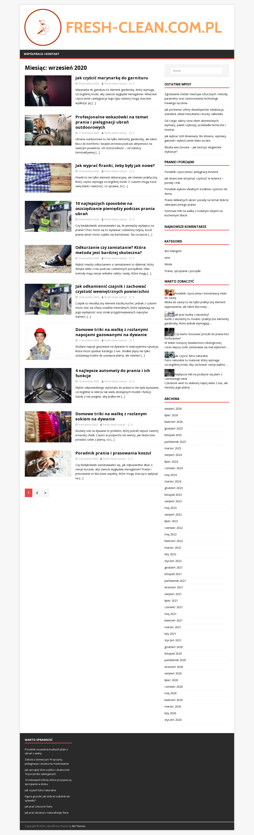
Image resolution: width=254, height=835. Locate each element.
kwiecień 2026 (174, 422)
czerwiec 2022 (174, 528)
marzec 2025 (173, 448)
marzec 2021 (173, 627)
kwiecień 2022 (174, 541)
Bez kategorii (173, 251)
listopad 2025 (173, 435)
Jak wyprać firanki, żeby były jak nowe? (115, 165)
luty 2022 (170, 554)
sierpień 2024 (173, 455)
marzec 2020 (173, 706)
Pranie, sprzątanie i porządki (183, 271)
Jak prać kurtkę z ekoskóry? (191, 314)
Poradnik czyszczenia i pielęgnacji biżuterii (191, 172)
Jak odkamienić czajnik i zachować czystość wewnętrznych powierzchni (112, 289)
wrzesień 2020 (174, 667)
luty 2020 (170, 713)
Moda (168, 264)
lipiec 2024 (171, 461)
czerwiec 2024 (174, 468)
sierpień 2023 (173, 501)
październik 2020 (175, 660)
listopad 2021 (173, 574)
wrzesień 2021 (174, 587)
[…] (94, 103)
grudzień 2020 (174, 647)
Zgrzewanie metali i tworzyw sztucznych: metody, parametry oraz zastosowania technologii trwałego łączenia (196, 98)
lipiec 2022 (171, 521)
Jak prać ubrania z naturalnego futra (46, 812)
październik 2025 (175, 442)
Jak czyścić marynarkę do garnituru (111, 78)
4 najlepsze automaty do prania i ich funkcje (112, 373)
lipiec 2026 (171, 415)
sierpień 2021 (173, 594)
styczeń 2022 (173, 561)
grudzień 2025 (174, 428)
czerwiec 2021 (174, 607)
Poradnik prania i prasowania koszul (113, 453)
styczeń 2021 (173, 640)
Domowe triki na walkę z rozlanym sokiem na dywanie (111, 416)
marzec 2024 (173, 481)
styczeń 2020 (173, 720)
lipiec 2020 (171, 680)
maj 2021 (171, 614)
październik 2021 (175, 581)
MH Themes (78, 826)
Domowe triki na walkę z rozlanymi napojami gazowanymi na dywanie (111, 332)
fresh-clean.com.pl (115, 83)
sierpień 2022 (173, 514)
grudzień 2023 (174, 488)
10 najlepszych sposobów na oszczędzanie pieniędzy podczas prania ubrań (115, 208)
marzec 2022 (173, 547)
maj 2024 (171, 475)
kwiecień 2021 (174, 620)
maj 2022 (171, 534)
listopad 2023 (173, 495)
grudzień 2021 (174, 567)
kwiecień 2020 (174, 700)
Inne (167, 258)
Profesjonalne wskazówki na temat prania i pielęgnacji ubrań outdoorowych (111, 122)
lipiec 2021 (171, 600)
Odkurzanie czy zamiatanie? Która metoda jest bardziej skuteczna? (110, 250)
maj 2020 (171, 693)
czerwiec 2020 (174, 686)
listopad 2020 (173, 653)
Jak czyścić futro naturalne (191, 356)
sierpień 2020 (173, 673)
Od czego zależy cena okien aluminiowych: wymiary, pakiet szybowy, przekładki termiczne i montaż (195, 125)
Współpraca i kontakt (41, 54)
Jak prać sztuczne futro (38, 806)
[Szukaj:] (197, 70)
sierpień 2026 (173, 408)
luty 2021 (170, 634)
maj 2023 (171, 508)
